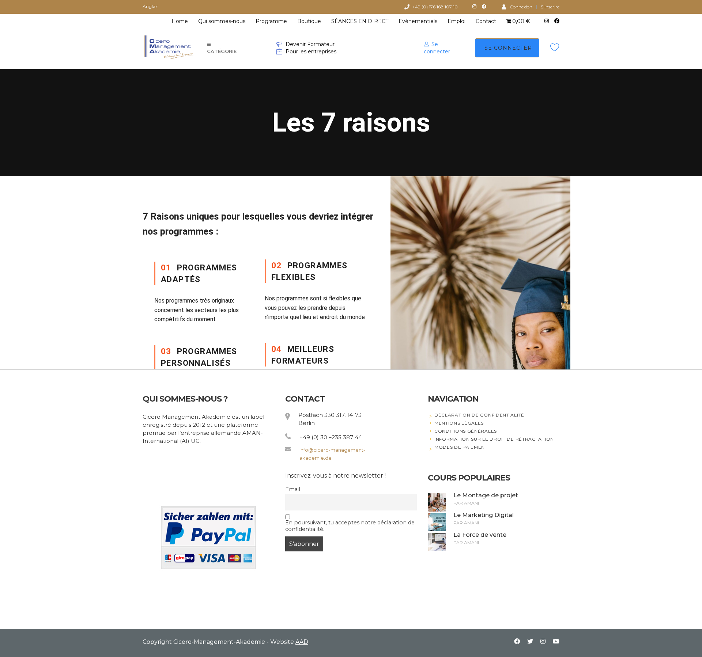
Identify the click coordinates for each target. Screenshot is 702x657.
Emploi (456, 21)
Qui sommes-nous (221, 21)
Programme (271, 21)
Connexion (521, 6)
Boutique (309, 21)
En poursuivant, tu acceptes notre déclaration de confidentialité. (350, 525)
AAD (301, 641)
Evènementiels (418, 21)
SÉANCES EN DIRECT (359, 21)
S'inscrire (550, 7)
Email (292, 489)
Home (179, 21)
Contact (486, 21)
